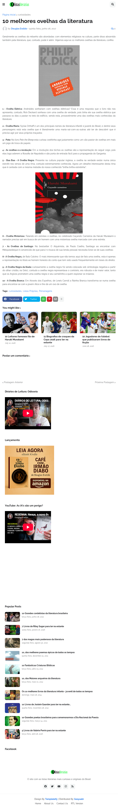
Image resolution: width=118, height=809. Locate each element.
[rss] (72, 786)
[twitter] (52, 786)
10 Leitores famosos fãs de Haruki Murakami (20, 338)
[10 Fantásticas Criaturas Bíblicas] (12, 669)
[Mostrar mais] (61, 299)
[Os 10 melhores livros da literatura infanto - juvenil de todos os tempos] (12, 695)
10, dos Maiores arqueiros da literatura (41, 678)
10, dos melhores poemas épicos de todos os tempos (48, 652)
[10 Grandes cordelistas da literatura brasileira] (12, 617)
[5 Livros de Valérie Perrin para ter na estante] (12, 734)
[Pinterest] (49, 299)
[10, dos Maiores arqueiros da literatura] (12, 682)
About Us (48, 803)
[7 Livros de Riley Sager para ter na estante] (12, 630)
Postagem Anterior (13, 382)
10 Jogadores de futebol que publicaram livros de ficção (96, 339)
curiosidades (24, 15)
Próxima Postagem (104, 382)
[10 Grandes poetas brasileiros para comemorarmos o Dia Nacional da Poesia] (12, 721)
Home (38, 803)
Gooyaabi (79, 799)
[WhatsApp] (43, 299)
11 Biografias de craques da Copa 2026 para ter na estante (59, 339)
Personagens (45, 291)
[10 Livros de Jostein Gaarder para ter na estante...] (12, 708)
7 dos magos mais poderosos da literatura (43, 639)
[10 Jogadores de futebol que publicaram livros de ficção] (98, 322)
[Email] (55, 299)
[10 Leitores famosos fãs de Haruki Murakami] (20, 322)
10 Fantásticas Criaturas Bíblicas (38, 665)
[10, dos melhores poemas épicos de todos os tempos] (12, 656)
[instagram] (65, 786)
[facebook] (45, 786)
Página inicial (9, 15)
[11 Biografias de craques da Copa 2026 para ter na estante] (59, 322)
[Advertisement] (59, 575)
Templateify (51, 799)
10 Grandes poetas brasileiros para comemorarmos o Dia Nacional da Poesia (60, 717)
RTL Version (77, 803)
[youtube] (59, 786)
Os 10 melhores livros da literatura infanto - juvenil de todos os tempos (57, 691)
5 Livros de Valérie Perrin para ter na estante (44, 730)
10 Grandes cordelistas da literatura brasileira (45, 613)
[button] (3, 4)
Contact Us (62, 803)
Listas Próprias (30, 291)
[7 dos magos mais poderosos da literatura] (12, 643)
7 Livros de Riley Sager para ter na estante (43, 626)
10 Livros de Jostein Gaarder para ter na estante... (46, 704)
